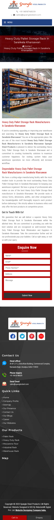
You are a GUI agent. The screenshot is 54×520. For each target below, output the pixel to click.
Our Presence (9, 408)
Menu (9, 22)
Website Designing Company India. (30, 510)
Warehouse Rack (11, 451)
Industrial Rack (10, 447)
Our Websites (9, 423)
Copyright (9, 504)
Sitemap (7, 405)
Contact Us (8, 412)
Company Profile (11, 401)
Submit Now (27, 295)
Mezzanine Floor (10, 444)
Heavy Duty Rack (11, 440)
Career (6, 419)
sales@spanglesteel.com (28, 15)
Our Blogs (7, 416)
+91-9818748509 (27, 11)
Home (27, 46)
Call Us (15, 517)
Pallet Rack (8, 436)
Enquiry (39, 517)
